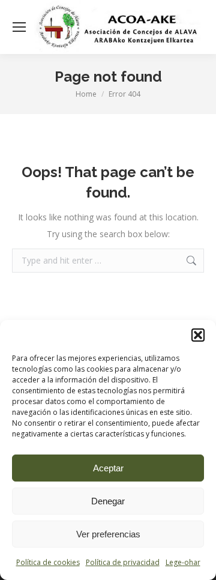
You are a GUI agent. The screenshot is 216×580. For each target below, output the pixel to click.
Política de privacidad (123, 562)
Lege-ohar (183, 562)
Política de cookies (48, 562)
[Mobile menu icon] (19, 27)
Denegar (108, 501)
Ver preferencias (108, 534)
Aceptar (108, 468)
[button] (198, 335)
